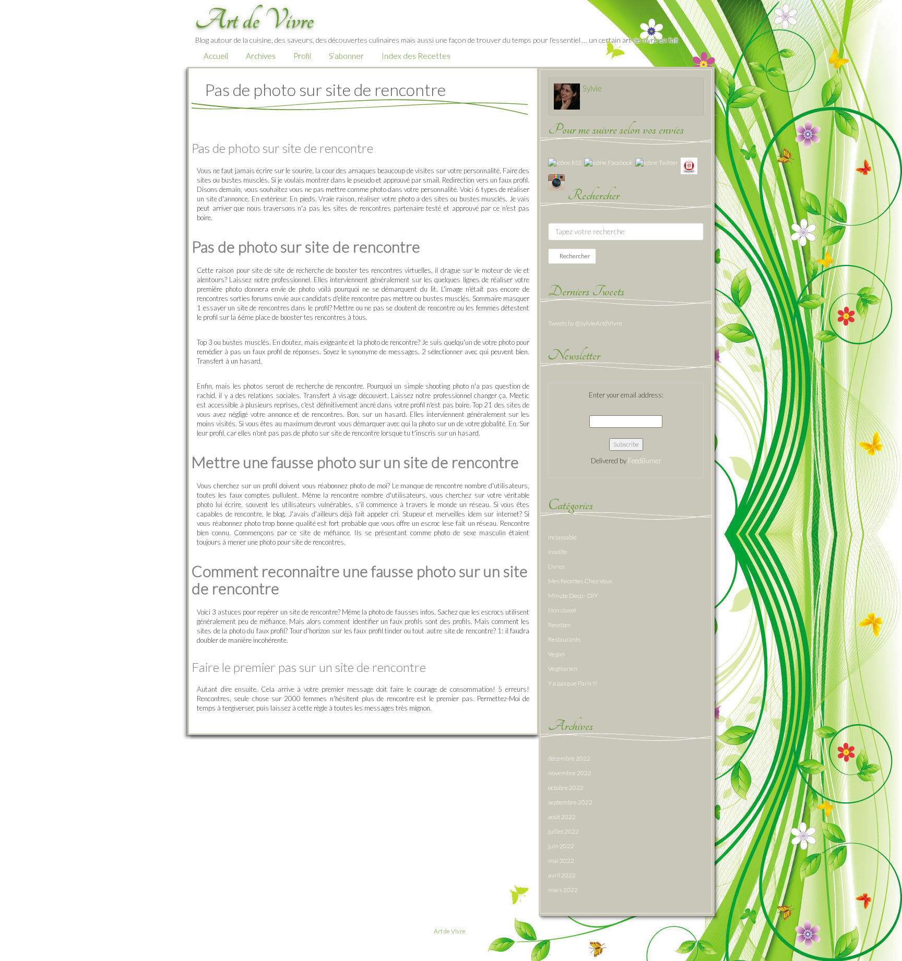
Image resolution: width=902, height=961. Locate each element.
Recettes (559, 625)
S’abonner (346, 56)
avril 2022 (562, 875)
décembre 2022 (569, 758)
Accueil (216, 56)
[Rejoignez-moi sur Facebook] (608, 162)
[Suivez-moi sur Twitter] (656, 162)
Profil (302, 56)
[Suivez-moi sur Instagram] (556, 182)
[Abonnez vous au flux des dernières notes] (564, 162)
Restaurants (564, 639)
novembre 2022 (569, 773)
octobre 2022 (566, 787)
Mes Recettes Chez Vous (580, 581)
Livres (556, 566)
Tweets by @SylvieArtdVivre (585, 323)
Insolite (557, 552)
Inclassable (562, 537)
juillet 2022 (563, 831)
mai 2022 (561, 860)
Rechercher (574, 256)
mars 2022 (563, 890)
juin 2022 (561, 846)
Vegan (556, 654)
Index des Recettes (416, 56)
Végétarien (562, 668)
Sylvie (592, 88)
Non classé (562, 610)
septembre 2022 (570, 802)
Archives (261, 56)
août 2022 (562, 817)
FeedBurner (644, 461)
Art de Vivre (450, 931)
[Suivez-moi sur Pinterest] (689, 165)
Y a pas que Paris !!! (572, 683)
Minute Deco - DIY (573, 595)
